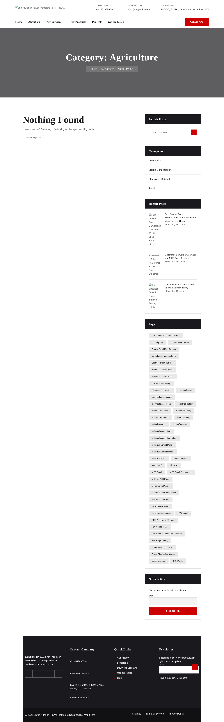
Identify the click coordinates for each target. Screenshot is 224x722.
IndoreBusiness (158, 424)
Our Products (77, 21)
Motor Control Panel (160, 499)
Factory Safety (183, 417)
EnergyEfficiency (183, 411)
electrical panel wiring (161, 404)
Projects (97, 21)
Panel (152, 188)
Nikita (167, 224)
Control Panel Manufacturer (164, 349)
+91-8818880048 (105, 9)
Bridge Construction (160, 169)
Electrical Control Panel (162, 370)
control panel (157, 342)
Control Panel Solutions (162, 363)
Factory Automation (160, 417)
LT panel (174, 465)
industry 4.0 (157, 465)
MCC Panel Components (181, 472)
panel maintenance (160, 506)
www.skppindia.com (80, 697)
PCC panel (183, 513)
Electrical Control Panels (163, 376)
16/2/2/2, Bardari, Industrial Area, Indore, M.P (185, 9)
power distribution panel (162, 547)
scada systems (158, 561)
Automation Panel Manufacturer (166, 335)
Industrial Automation (161, 431)
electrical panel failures (162, 397)
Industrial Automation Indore (164, 438)
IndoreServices (180, 424)
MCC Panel (157, 472)
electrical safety (186, 404)
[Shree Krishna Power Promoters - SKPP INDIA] (40, 7)
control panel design (180, 342)
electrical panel (185, 390)
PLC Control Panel (160, 527)
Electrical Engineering (161, 390)
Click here (182, 678)
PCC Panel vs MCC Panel (163, 520)
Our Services (53, 21)
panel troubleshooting (161, 513)
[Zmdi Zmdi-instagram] (43, 674)
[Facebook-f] (29, 674)
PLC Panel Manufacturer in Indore (167, 534)
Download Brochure (127, 667)
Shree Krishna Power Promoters (51, 715)
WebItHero (89, 715)
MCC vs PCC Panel (160, 479)
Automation (155, 160)
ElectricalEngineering (161, 383)
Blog (119, 678)
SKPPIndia (178, 561)
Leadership (122, 662)
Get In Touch (116, 21)
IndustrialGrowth (159, 458)
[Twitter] (36, 674)
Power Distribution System (163, 554)
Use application (124, 673)
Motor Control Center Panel (164, 493)
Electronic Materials (160, 179)
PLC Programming (160, 540)
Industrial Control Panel (162, 445)
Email (151, 595)
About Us (34, 21)
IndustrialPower (181, 458)
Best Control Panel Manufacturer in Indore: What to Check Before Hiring (181, 217)
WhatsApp (196, 22)
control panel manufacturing (164, 356)
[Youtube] (51, 674)
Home (18, 21)
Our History (123, 657)
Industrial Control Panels (162, 452)
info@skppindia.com (139, 9)
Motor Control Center (161, 486)
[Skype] (58, 674)
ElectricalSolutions (160, 411)
